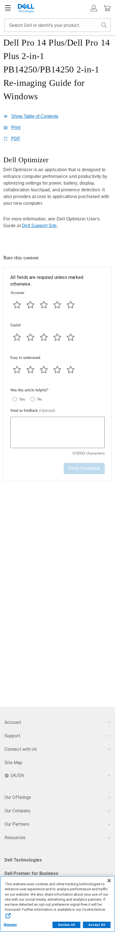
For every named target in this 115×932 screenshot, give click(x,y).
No (39, 399)
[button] (93, 8)
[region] (57, 196)
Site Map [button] (13, 762)
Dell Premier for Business (31, 873)
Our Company (17, 810)
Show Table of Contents (34, 116)
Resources (14, 837)
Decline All (66, 925)
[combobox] (57, 25)
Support (12, 735)
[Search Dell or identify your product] (104, 25)
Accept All (96, 925)
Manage (10, 925)
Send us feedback (32, 410)
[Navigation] (8, 8)
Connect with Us (20, 749)
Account (12, 722)
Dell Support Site (39, 225)
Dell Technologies (23, 860)
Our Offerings (17, 797)
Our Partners (16, 824)
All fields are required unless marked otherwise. (46, 281)
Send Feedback (84, 468)
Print (15, 127)
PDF (15, 138)
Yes (22, 399)
